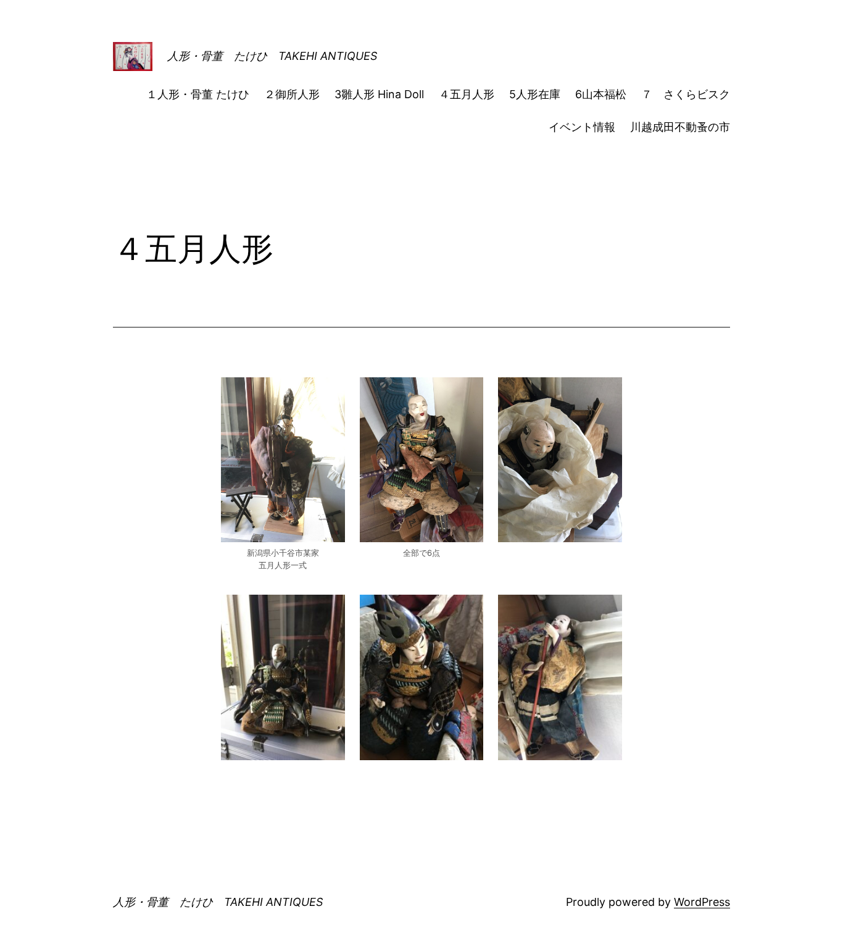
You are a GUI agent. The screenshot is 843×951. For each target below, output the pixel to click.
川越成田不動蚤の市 (680, 126)
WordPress (702, 901)
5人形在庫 (534, 94)
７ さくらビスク (685, 94)
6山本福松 (600, 94)
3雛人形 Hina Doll (379, 94)
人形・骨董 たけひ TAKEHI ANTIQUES (272, 55)
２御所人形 (292, 94)
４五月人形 (466, 94)
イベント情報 (582, 126)
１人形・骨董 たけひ (197, 94)
